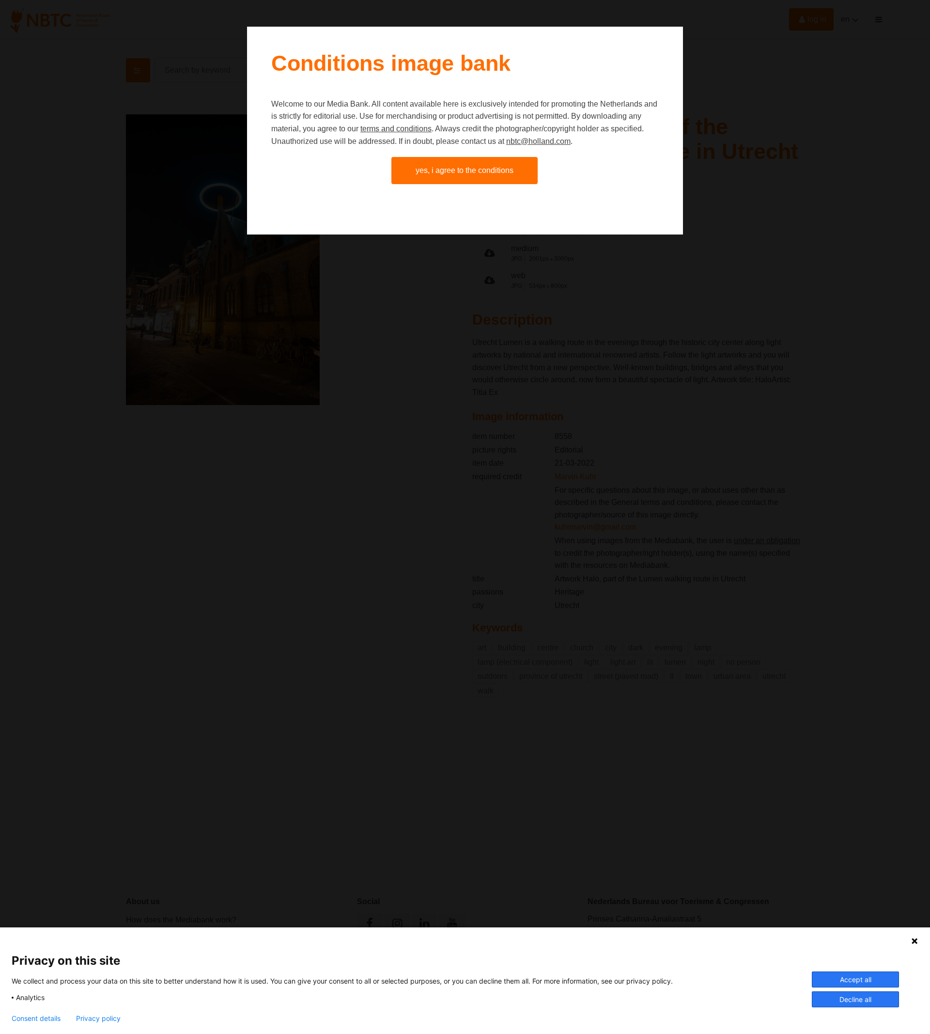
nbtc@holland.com (538, 141)
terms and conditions (396, 129)
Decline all (855, 999)
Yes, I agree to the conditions (464, 170)
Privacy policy (98, 1018)
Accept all (855, 979)
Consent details (36, 1018)
